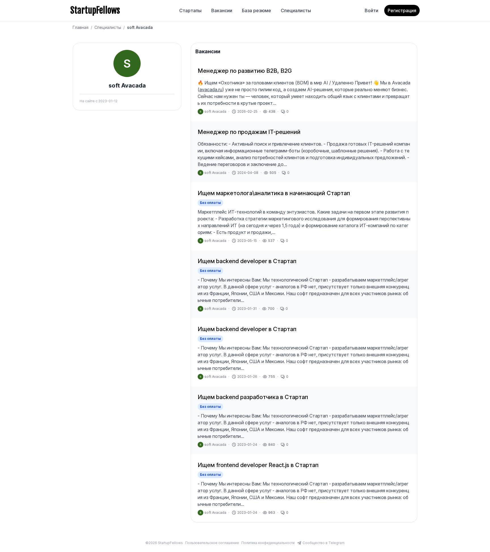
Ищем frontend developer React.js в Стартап (258, 465)
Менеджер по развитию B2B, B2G (245, 70)
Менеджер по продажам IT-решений (249, 132)
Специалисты (296, 10)
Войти (371, 10)
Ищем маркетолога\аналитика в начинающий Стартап (274, 193)
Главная (80, 27)
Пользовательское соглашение (212, 543)
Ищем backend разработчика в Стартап (253, 397)
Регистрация (402, 10)
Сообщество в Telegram (324, 543)
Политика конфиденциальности (268, 543)
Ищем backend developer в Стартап (247, 261)
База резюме (256, 10)
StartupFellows (95, 10)
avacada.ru (210, 89)
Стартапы (190, 10)
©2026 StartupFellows (164, 543)
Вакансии (221, 10)
